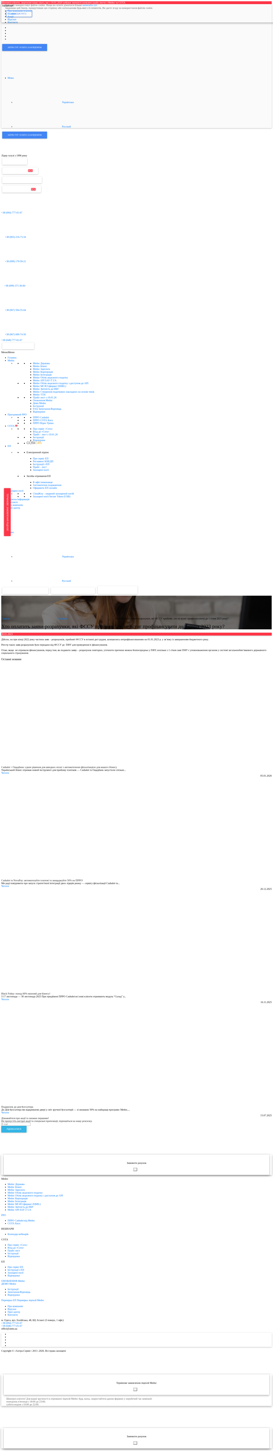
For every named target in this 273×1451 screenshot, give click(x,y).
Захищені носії (41, 470)
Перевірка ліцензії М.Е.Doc (22, 180)
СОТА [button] (12, 426)
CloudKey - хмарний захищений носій (53, 493)
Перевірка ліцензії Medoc (30, 1300)
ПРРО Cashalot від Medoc (21, 1220)
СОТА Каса (14, 1223)
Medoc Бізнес (40, 366)
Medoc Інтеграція (42, 374)
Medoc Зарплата (41, 369)
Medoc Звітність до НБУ (46, 389)
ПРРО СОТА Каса (43, 420)
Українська (67, 102)
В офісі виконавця (42, 482)
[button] (8, 352)
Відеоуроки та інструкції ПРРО (73, 591)
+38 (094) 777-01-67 (11, 212)
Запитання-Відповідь (19, 1292)
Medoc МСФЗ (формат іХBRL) (49, 386)
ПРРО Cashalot (41, 417)
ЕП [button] (9, 446)
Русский (66, 126)
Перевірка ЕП (15, 161)
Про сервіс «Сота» (43, 428)
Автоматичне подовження (47, 485)
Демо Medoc (39, 403)
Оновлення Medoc (20, 170)
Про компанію (15, 505)
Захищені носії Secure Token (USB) (51, 496)
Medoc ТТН (39, 394)
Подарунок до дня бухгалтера (17, 1106)
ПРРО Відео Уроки (43, 423)
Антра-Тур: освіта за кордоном (25, 47)
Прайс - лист (45, 434)
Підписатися (14, 1129)
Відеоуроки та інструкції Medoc (25, 591)
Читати (5, 773)
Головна (12, 357)
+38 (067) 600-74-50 (15, 334)
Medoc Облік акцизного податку (50, 377)
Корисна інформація (18, 499)
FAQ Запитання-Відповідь (47, 409)
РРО (3, 1215)
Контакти (13, 502)
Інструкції (38, 406)
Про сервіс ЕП (41, 458)
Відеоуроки (39, 411)
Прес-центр (14, 507)
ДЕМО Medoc (8, 1283)
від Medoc (126, 590)
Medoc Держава (41, 363)
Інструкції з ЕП (41, 464)
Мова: (11, 78)
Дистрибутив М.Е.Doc (22, 189)
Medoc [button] (11, 360)
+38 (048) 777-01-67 (11, 340)
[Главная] (8, 152)
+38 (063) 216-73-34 (15, 237)
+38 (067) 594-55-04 (15, 310)
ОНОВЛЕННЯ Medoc (13, 1281)
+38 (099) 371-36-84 (14, 285)
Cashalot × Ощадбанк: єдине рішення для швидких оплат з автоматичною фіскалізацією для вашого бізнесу (59, 767)
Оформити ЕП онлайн (45, 488)
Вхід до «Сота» (41, 431)
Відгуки (12, 1309)
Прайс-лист (44, 397)
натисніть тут (89, 5)
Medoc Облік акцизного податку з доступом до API (60, 383)
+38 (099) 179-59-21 (15, 261)
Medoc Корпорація (43, 371)
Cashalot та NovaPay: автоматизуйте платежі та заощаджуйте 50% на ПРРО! (42, 880)
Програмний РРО (17, 414)
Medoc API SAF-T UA (45, 380)
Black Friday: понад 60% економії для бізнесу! (25, 993)
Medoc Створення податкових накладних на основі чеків (63, 391)
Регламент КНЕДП (43, 461)
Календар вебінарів (18, 1234)
